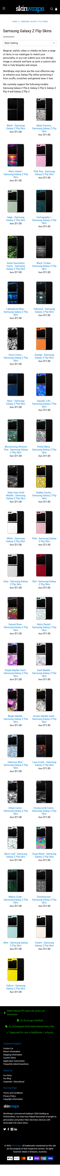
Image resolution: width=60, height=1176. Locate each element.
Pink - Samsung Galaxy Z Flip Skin (44, 540)
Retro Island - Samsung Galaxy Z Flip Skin (16, 174)
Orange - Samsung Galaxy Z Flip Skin (44, 356)
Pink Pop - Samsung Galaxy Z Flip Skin (44, 173)
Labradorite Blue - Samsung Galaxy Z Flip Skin (16, 312)
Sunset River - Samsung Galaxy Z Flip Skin (16, 627)
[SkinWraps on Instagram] (12, 1130)
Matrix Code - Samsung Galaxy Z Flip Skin (16, 899)
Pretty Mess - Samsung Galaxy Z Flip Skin (44, 449)
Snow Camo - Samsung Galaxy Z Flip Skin (16, 357)
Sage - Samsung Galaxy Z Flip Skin (15, 219)
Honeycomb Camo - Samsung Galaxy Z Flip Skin (44, 811)
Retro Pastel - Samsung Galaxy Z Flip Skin (44, 627)
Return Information (11, 1051)
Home (14, 21)
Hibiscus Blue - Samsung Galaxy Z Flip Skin (16, 765)
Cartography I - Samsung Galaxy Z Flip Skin (44, 220)
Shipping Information (12, 1054)
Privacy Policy (9, 1096)
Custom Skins (9, 1058)
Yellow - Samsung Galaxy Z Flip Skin (15, 987)
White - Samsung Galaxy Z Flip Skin (15, 540)
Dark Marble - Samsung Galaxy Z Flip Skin (44, 673)
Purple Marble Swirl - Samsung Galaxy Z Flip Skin (16, 673)
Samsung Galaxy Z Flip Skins (34, 21)
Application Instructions (14, 1061)
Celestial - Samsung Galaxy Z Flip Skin (44, 310)
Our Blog (7, 1078)
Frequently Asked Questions (16, 1064)
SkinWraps (16, 1145)
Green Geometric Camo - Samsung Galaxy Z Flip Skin (15, 266)
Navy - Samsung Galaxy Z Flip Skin (15, 402)
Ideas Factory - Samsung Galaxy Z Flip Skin (44, 128)
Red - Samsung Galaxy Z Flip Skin (44, 583)
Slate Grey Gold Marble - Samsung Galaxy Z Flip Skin (15, 495)
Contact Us (8, 1048)
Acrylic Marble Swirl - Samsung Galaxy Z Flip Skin (44, 719)
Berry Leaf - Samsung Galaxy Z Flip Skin (15, 855)
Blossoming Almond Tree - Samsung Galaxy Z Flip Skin (16, 449)
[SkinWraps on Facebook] (8, 1130)
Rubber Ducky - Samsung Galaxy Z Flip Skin (44, 495)
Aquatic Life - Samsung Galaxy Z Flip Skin (44, 403)
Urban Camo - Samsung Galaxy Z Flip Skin (16, 811)
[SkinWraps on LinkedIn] (15, 1130)
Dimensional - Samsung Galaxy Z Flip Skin (44, 899)
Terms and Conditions (13, 1093)
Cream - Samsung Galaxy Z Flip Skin (44, 944)
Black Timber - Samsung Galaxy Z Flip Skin (44, 266)
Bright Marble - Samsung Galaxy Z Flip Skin (16, 719)
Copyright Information (13, 1099)
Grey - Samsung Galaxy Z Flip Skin (16, 583)
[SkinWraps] (30, 8)
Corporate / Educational (13, 1081)
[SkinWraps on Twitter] (4, 1130)
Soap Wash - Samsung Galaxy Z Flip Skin (44, 855)
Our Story (7, 1075)
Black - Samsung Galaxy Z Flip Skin (15, 127)
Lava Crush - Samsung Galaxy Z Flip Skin (44, 763)
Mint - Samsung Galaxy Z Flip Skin (16, 944)
